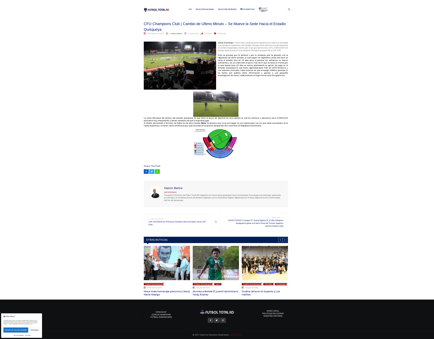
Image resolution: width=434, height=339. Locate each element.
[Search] (289, 9)
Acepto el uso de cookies (16, 330)
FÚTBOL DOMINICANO (161, 317)
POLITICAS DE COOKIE (273, 313)
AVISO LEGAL (28, 335)
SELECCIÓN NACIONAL (205, 9)
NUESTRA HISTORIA (272, 316)
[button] (280, 240)
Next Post (276, 218)
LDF (190, 9)
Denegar (35, 330)
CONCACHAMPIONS (161, 315)
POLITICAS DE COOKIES (19, 335)
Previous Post (157, 219)
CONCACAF (161, 312)
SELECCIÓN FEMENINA (227, 9)
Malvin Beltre (176, 34)
